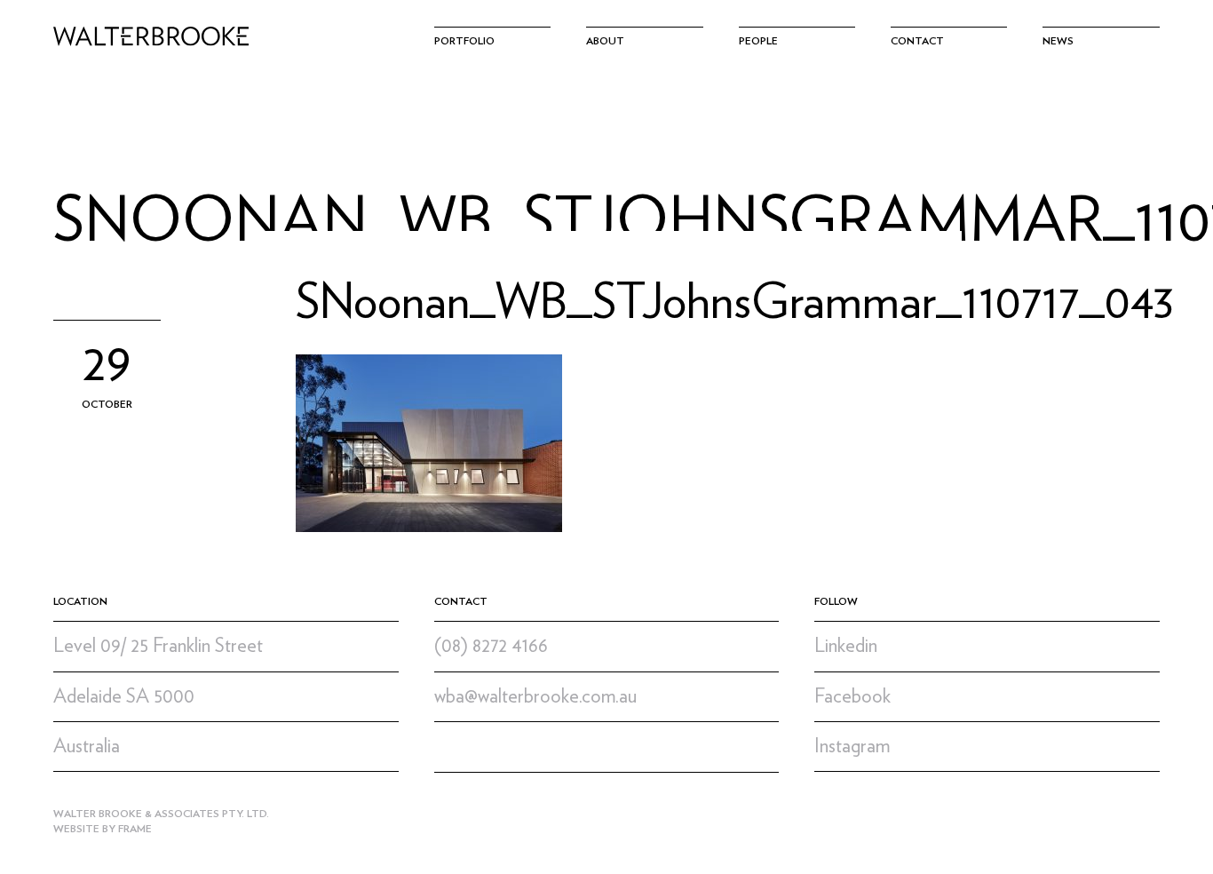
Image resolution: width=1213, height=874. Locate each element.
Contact (917, 41)
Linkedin (845, 646)
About (605, 41)
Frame (135, 828)
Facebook (852, 696)
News (1058, 41)
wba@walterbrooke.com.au (535, 696)
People (758, 41)
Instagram (852, 746)
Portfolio (464, 41)
